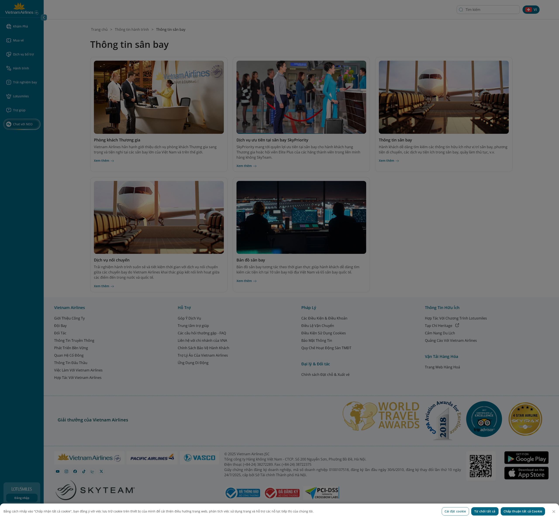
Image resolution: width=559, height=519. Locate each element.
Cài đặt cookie (455, 511)
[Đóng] (554, 511)
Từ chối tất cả (484, 511)
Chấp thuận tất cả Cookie (523, 511)
